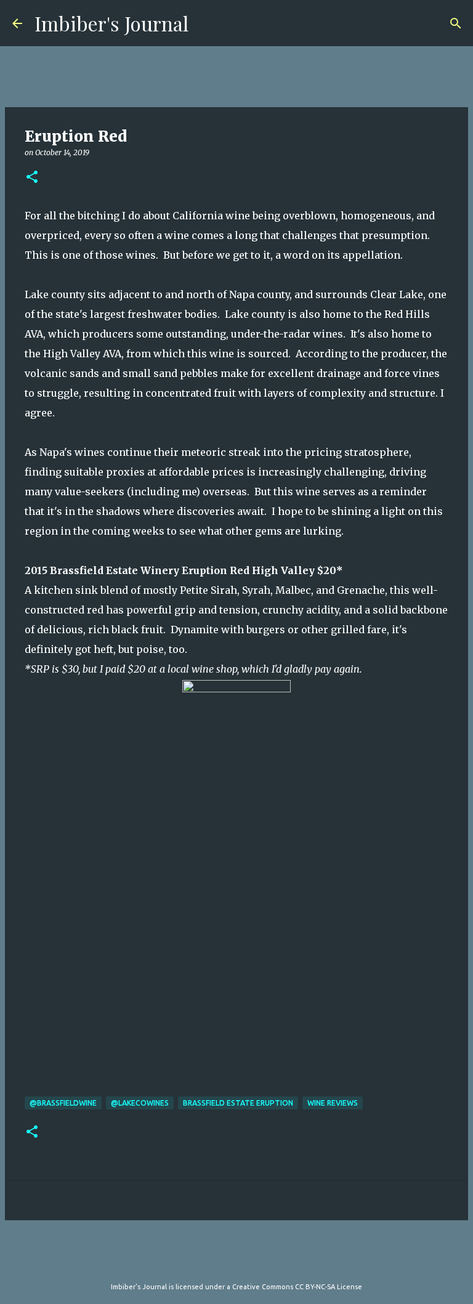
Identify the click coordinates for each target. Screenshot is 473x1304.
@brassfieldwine (63, 1103)
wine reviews (332, 1103)
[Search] (455, 23)
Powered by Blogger (243, 1261)
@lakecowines (140, 1103)
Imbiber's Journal (111, 23)
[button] (32, 177)
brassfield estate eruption (238, 1103)
